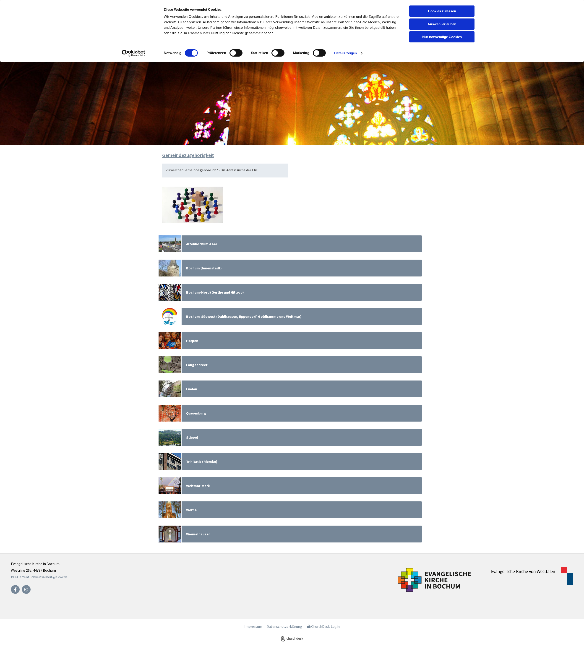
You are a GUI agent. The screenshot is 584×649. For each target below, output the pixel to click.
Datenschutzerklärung (284, 626)
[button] (301, 243)
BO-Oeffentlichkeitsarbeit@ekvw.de (39, 577)
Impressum (253, 626)
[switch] (235, 53)
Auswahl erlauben (442, 24)
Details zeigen (345, 53)
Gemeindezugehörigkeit (188, 155)
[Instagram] (26, 589)
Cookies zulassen (442, 11)
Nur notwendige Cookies (442, 37)
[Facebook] (15, 589)
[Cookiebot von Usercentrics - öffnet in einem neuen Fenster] (134, 53)
